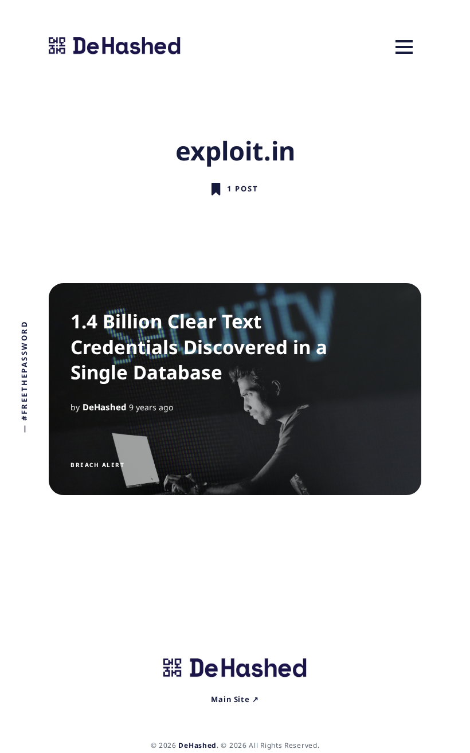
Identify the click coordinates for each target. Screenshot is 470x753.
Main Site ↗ (235, 699)
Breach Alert (97, 465)
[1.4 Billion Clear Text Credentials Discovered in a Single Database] (235, 389)
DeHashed (104, 407)
